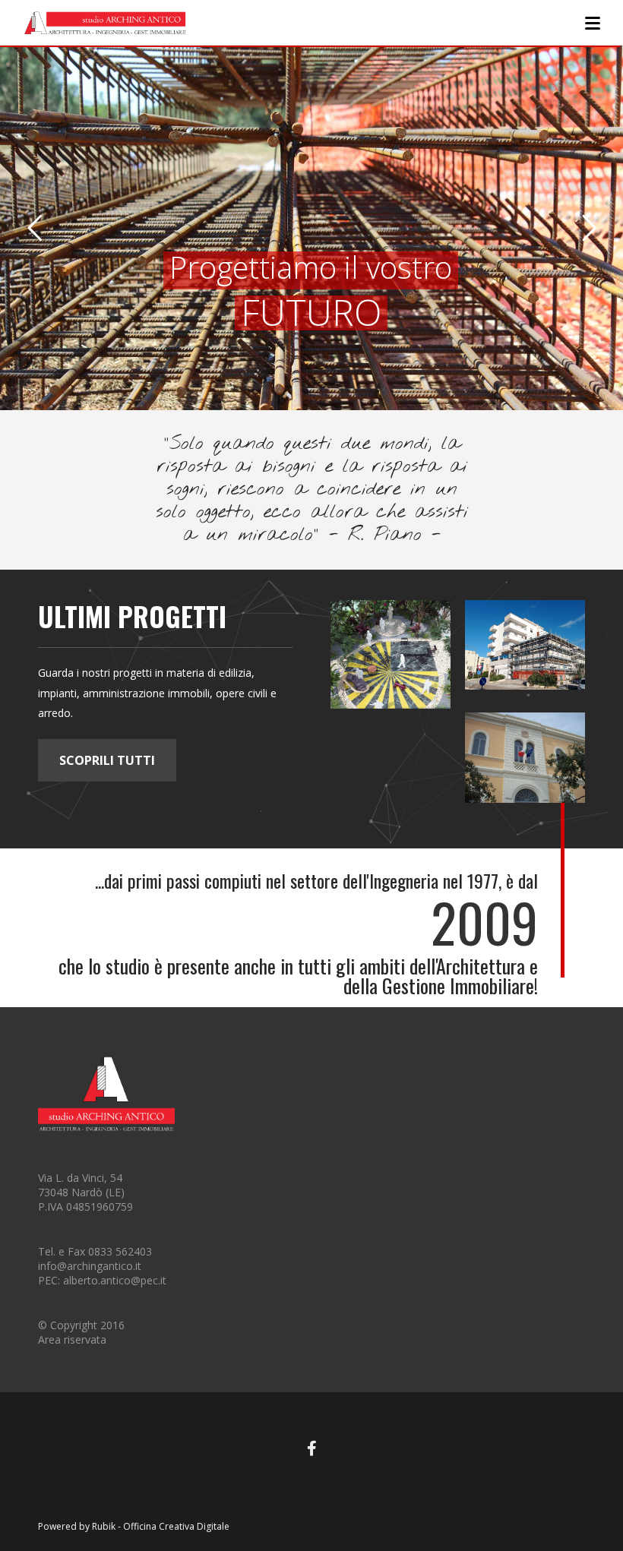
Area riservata (72, 1339)
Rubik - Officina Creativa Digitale (160, 1526)
